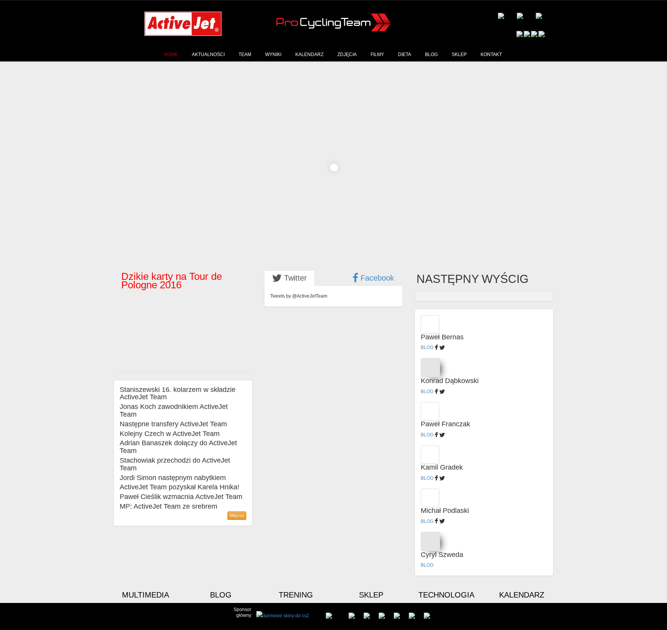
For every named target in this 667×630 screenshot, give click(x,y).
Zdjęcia (347, 54)
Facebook (376, 278)
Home (171, 54)
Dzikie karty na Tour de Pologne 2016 (158, 301)
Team (245, 54)
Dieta (404, 54)
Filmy (377, 54)
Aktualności (208, 54)
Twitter (294, 278)
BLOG (427, 347)
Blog (431, 54)
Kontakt (491, 54)
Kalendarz (309, 54)
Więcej (237, 515)
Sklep (459, 54)
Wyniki (273, 54)
